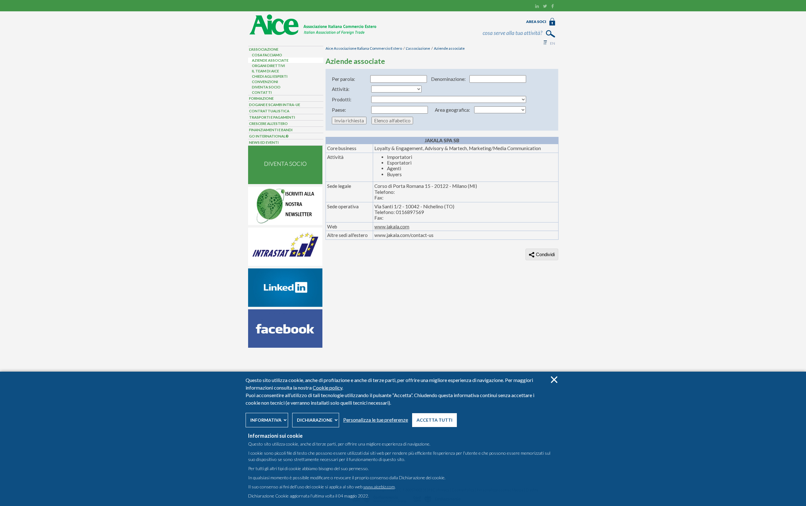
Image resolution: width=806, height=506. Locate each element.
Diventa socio (266, 87)
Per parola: (343, 79)
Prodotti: (341, 99)
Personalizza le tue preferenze (375, 420)
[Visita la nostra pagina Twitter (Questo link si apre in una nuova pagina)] (544, 6)
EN (552, 43)
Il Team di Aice (265, 71)
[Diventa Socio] (285, 182)
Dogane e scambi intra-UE (274, 105)
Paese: (339, 110)
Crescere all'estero (268, 123)
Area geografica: (452, 110)
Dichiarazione (314, 420)
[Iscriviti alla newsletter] (285, 223)
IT (545, 43)
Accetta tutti (434, 420)
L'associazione (418, 48)
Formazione (261, 98)
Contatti (262, 92)
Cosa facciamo (267, 55)
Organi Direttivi (268, 66)
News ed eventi (264, 142)
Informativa (265, 420)
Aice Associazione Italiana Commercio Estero (364, 48)
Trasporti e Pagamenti (272, 117)
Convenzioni (265, 82)
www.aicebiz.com (379, 486)
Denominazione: (448, 79)
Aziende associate (449, 48)
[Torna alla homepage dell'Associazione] (313, 33)
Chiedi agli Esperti (269, 76)
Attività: (340, 89)
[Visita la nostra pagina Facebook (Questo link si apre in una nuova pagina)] (552, 6)
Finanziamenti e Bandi (270, 130)
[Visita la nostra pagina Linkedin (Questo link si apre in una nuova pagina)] (537, 6)
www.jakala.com (391, 226)
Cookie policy (327, 388)
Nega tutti (554, 379)
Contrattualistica (269, 111)
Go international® (269, 136)
